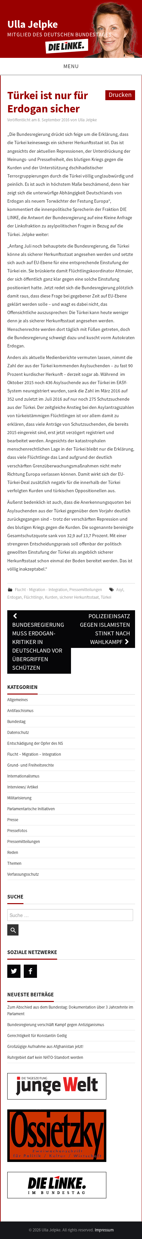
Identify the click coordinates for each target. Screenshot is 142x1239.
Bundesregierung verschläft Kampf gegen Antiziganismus (55, 1024)
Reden (12, 852)
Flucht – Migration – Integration (34, 754)
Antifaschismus (20, 710)
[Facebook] (30, 971)
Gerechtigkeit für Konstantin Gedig (37, 1035)
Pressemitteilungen (85, 589)
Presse (12, 819)
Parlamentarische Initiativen (31, 808)
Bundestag (16, 721)
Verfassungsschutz (23, 874)
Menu (71, 66)
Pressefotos (17, 830)
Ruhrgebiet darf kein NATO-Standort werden (45, 1057)
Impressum (104, 1229)
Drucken (120, 95)
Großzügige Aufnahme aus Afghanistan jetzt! (45, 1046)
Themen (14, 863)
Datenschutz (18, 732)
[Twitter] (13, 971)
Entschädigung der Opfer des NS (35, 743)
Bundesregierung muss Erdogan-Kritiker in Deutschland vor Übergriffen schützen (38, 646)
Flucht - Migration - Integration (41, 589)
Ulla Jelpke (32, 24)
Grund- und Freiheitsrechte (30, 765)
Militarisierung (19, 797)
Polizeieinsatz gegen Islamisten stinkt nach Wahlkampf (105, 629)
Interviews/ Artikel (22, 786)
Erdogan (14, 597)
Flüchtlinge (33, 597)
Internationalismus (23, 776)
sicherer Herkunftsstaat (79, 597)
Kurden (51, 597)
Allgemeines (17, 699)
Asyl (119, 589)
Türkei (106, 597)
